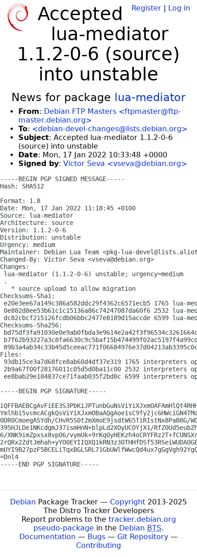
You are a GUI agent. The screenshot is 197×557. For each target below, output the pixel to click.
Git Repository (142, 536)
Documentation (47, 536)
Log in (179, 8)
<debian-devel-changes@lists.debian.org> (109, 128)
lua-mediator (150, 97)
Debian (23, 502)
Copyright (127, 502)
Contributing (98, 545)
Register (146, 8)
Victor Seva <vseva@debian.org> (125, 163)
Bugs (96, 536)
